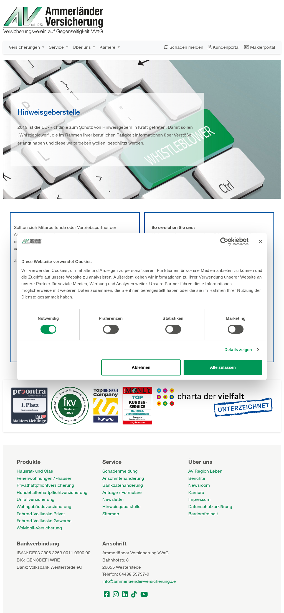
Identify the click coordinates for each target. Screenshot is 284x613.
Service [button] (57, 47)
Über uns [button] (82, 47)
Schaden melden (185, 47)
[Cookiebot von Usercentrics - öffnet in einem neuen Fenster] (224, 241)
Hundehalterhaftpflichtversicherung (52, 492)
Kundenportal (226, 47)
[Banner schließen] (261, 241)
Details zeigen (238, 349)
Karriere (196, 492)
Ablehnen (141, 367)
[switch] (111, 329)
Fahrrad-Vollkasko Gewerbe (44, 520)
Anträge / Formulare (122, 492)
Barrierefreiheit (203, 513)
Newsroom (199, 485)
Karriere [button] (108, 47)
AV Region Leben (205, 470)
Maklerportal (262, 47)
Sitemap (110, 513)
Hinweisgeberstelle (121, 506)
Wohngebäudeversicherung (44, 506)
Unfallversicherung (35, 499)
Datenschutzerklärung (210, 506)
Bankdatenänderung (122, 485)
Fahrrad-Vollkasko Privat (41, 513)
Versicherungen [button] (25, 47)
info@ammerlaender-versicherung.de (139, 581)
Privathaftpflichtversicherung (45, 485)
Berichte (196, 478)
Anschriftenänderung (123, 478)
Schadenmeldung (120, 470)
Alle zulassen (223, 367)
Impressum (199, 499)
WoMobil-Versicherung (39, 527)
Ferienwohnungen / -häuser (44, 478)
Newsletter (113, 499)
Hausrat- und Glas (35, 470)
